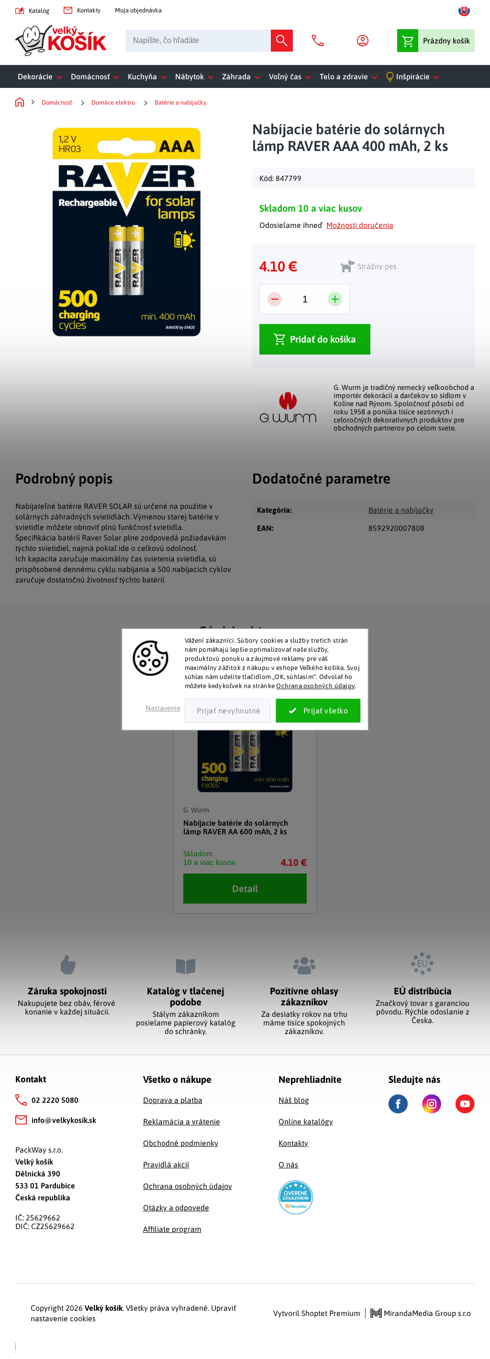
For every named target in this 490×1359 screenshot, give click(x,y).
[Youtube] (465, 1103)
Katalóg (39, 10)
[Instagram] (431, 1103)
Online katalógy (305, 1121)
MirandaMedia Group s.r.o (426, 1313)
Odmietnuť (228, 711)
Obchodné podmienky (180, 1143)
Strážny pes (377, 266)
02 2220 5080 (55, 1100)
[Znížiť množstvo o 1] (274, 299)
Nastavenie (162, 708)
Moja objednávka (138, 10)
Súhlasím (318, 711)
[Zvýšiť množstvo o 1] (335, 299)
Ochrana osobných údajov (315, 686)
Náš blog (293, 1100)
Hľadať (282, 41)
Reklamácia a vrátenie (181, 1121)
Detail (245, 888)
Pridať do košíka (323, 339)
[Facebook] (398, 1104)
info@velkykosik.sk (64, 1120)
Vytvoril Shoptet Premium (316, 1313)
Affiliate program (172, 1229)
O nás (288, 1164)
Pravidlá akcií (166, 1164)
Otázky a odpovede (176, 1207)
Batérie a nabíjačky (401, 510)
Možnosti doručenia (359, 225)
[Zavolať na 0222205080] (320, 40)
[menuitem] (41, 76)
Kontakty (88, 10)
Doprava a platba (172, 1100)
